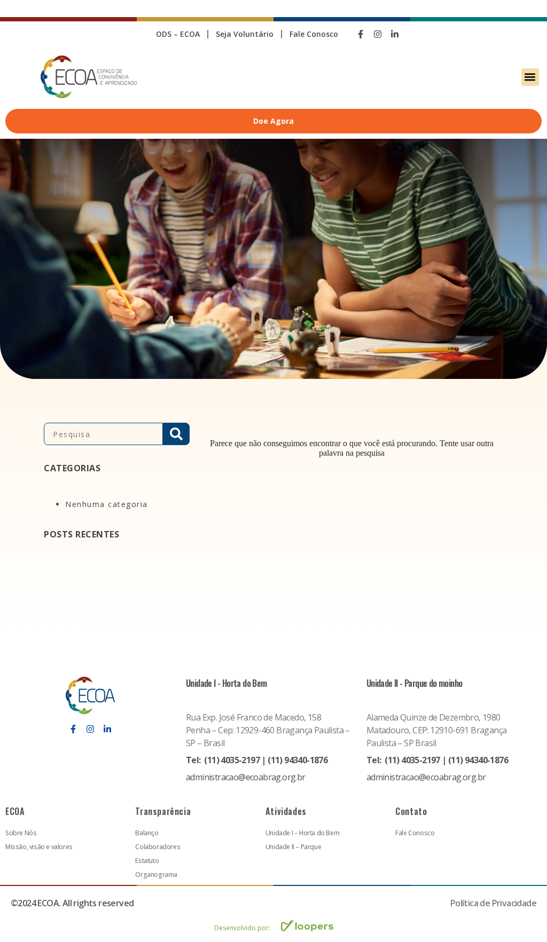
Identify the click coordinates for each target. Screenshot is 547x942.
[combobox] (103, 434)
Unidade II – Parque (293, 846)
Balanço (146, 832)
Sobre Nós (20, 832)
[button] (530, 77)
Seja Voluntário (245, 34)
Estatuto (147, 860)
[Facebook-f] (360, 34)
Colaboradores (157, 846)
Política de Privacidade (493, 903)
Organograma (156, 874)
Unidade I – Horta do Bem (302, 832)
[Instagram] (377, 34)
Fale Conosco (314, 34)
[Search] (176, 434)
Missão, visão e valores (39, 846)
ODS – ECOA (178, 34)
